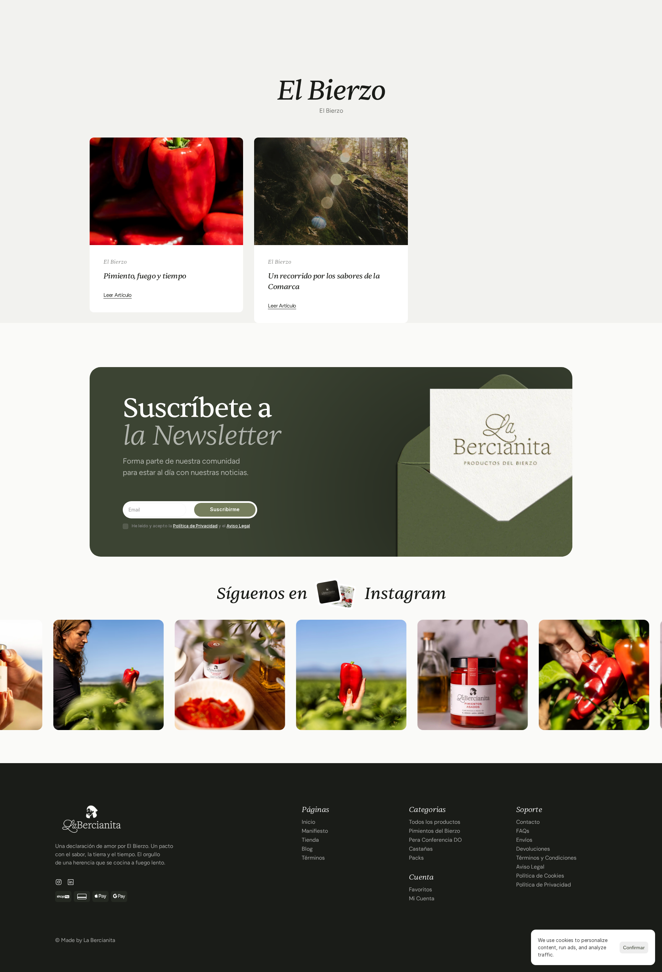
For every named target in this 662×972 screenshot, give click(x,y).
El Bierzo (115, 262)
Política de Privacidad (195, 525)
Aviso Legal (238, 525)
